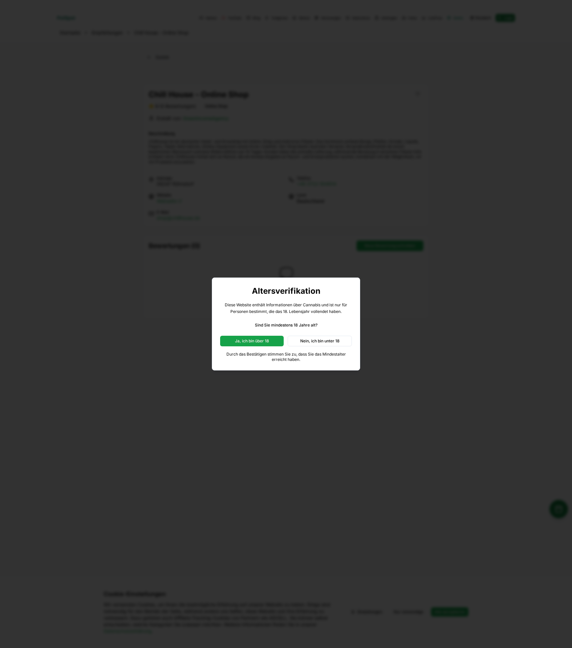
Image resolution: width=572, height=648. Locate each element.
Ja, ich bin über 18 (252, 340)
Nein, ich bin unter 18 (320, 340)
